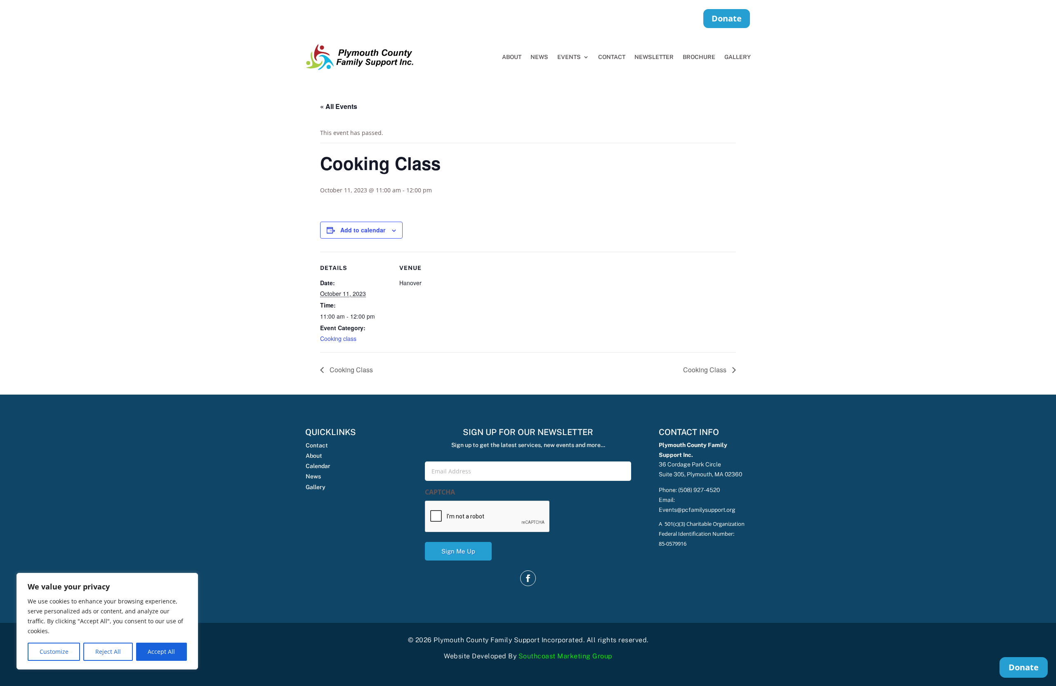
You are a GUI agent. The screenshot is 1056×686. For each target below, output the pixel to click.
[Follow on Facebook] (528, 578)
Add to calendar (362, 230)
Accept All (161, 651)
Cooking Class (350, 369)
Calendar (318, 466)
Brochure (699, 57)
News (539, 57)
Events (569, 57)
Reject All (108, 651)
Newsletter (654, 57)
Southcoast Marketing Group (565, 656)
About (511, 57)
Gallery (737, 57)
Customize (54, 651)
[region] (107, 621)
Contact (611, 57)
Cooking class (338, 338)
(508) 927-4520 (699, 490)
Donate (727, 18)
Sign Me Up (458, 551)
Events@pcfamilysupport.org (697, 509)
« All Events (338, 106)
